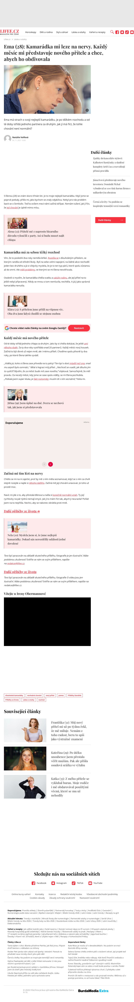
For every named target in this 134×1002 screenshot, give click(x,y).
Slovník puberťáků (45, 910)
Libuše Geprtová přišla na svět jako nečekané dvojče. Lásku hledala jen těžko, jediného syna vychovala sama (33, 974)
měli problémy (27, 269)
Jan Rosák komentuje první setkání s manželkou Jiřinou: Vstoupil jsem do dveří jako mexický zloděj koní (36, 968)
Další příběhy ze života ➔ (22, 511)
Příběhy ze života (12, 700)
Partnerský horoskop (64, 910)
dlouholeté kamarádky (14, 695)
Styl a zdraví (62, 32)
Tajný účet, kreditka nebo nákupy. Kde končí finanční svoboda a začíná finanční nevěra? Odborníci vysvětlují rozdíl (96, 958)
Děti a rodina (46, 32)
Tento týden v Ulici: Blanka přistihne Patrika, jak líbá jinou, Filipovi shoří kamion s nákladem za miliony (36, 946)
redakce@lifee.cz (15, 563)
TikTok (79, 883)
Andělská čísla (94, 910)
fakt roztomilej (41, 378)
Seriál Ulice (106, 918)
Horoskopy (30, 32)
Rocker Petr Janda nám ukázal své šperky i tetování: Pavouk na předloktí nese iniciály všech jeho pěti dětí (35, 952)
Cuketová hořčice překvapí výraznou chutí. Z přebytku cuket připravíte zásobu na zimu (94, 970)
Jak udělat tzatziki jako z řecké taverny (40, 929)
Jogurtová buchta (98, 934)
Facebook (41, 883)
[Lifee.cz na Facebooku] (117, 33)
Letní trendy (98, 913)
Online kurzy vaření (21, 894)
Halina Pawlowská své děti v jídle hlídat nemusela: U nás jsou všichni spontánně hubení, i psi (34, 962)
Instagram (61, 883)
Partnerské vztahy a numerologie (85, 918)
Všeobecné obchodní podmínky (102, 894)
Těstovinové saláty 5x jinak (73, 931)
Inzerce (52, 894)
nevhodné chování (34, 695)
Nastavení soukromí (89, 897)
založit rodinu (60, 277)
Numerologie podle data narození (22, 913)
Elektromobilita (14, 923)
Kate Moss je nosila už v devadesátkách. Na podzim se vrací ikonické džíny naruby (94, 946)
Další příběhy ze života (20, 572)
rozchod (41, 700)
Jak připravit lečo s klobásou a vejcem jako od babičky (65, 934)
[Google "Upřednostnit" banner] (47, 331)
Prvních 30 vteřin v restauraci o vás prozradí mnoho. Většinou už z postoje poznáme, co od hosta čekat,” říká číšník (97, 976)
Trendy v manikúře (32, 918)
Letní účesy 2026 (93, 921)
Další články (104, 220)
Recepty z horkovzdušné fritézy (74, 936)
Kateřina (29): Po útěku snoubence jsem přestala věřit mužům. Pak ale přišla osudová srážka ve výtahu (69, 759)
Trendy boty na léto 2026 (43, 921)
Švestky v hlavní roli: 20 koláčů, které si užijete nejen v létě (33, 936)
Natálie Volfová (20, 137)
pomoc (61, 695)
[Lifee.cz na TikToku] (127, 33)
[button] (112, 32)
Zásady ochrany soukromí (62, 897)
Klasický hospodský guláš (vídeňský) (23, 931)
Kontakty (39, 894)
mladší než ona (77, 363)
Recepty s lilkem (94, 931)
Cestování (106, 910)
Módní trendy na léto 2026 (19, 921)
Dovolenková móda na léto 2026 (70, 921)
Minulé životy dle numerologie (55, 918)
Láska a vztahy (79, 32)
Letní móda (86, 913)
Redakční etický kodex (71, 894)
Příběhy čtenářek (74, 695)
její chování (12, 207)
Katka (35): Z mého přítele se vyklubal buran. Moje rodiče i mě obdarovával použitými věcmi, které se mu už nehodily (70, 787)
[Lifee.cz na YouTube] (132, 33)
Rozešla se (53, 257)
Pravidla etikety (29, 910)
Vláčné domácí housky (50, 931)
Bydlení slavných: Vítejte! (50, 913)
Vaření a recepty (97, 32)
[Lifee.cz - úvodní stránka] (9, 32)
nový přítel (50, 695)
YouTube (97, 883)
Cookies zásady (37, 897)
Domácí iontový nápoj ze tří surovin (74, 929)
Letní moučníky (109, 921)
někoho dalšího (36, 482)
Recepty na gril (112, 913)
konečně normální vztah (65, 494)
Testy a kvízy (80, 910)
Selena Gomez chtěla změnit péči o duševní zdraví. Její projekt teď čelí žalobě (97, 952)
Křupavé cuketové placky (102, 929)
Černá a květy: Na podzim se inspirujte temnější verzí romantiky (36, 957)
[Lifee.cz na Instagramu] (122, 33)
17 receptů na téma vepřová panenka (24, 934)
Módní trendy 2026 (71, 913)
